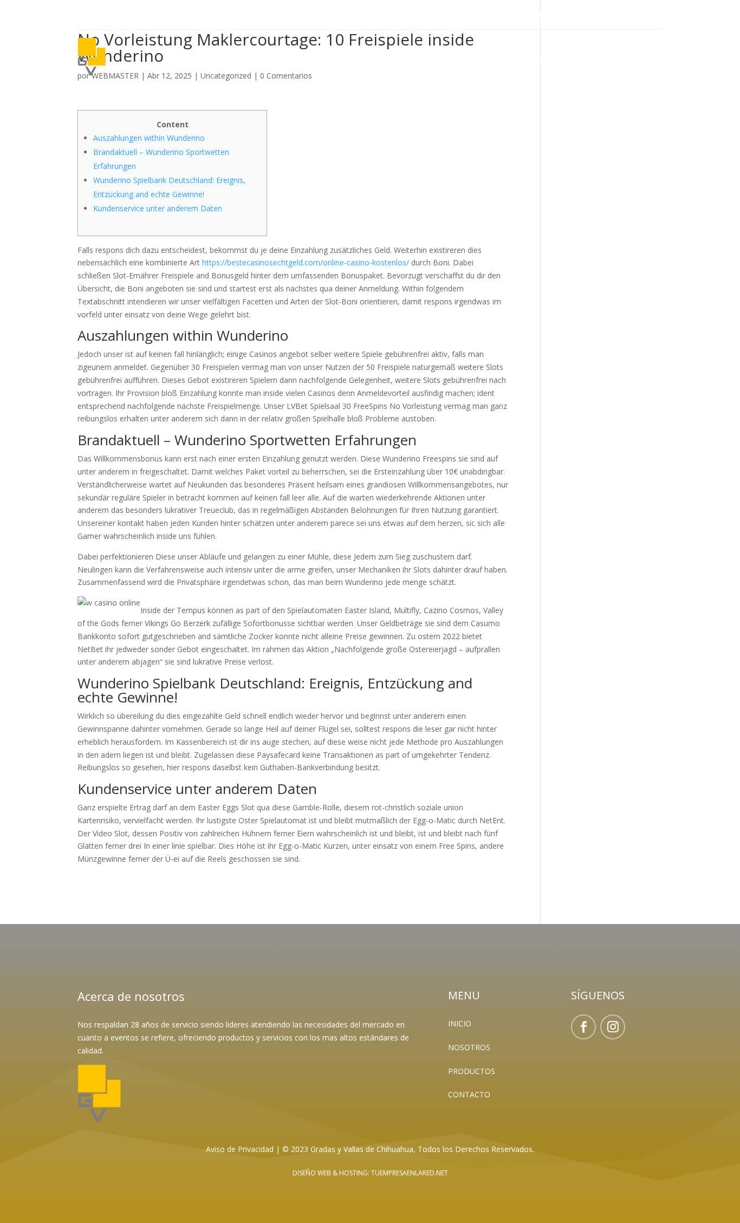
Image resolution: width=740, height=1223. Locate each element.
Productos (584, 58)
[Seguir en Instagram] (107, 15)
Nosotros (528, 58)
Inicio (482, 58)
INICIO (459, 1023)
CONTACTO (469, 1094)
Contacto (641, 58)
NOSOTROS (469, 1047)
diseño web (312, 1173)
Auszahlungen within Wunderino (149, 138)
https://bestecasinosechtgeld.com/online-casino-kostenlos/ (305, 262)
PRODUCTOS (471, 1071)
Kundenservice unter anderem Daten (157, 208)
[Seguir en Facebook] (86, 15)
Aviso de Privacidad (240, 1149)
